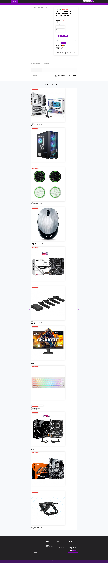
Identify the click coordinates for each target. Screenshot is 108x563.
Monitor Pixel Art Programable (35, 408)
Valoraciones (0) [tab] (45, 63)
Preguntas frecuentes (49, 546)
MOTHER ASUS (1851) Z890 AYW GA (36, 124)
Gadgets (32, 407)
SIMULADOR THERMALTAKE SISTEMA (36, 322)
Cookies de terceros (60, 546)
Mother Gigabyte (33, 486)
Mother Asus (32, 123)
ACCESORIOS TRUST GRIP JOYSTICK (36, 203)
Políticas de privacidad (60, 548)
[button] (60, 45)
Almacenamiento (40, 7)
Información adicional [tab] (35, 63)
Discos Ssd (45, 7)
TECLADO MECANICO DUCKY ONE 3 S (37, 401)
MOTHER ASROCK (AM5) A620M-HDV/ (37, 282)
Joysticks (32, 202)
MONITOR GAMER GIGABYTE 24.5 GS (36, 362)
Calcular (63, 42)
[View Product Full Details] (48, 144)
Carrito (47, 547)
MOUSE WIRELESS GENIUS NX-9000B (37, 243)
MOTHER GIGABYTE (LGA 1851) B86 (36, 487)
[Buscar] (92, 1)
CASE (32, 526)
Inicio (31, 7)
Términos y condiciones (60, 547)
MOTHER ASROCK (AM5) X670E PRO (36, 448)
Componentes (35, 7)
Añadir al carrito (64, 35)
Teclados (32, 400)
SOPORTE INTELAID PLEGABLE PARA (36, 527)
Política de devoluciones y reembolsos (61, 544)
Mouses (32, 242)
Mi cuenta (47, 545)
